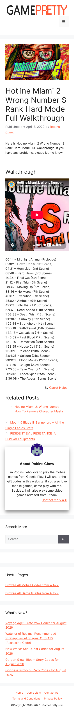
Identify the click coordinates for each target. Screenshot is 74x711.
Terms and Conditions (26, 698)
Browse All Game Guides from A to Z (32, 593)
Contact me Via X (54, 500)
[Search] (63, 539)
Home (19, 692)
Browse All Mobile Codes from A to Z (32, 585)
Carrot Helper (59, 387)
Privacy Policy (53, 698)
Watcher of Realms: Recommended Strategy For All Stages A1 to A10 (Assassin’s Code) (30, 638)
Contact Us (51, 692)
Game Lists (34, 692)
